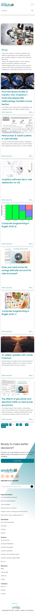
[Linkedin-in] (7, 476)
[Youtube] (17, 476)
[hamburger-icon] (32, 4)
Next (3, 427)
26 (27, 425)
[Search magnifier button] (32, 10)
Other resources (7, 112)
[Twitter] (12, 476)
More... (31, 112)
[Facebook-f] (2, 476)
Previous (4, 425)
